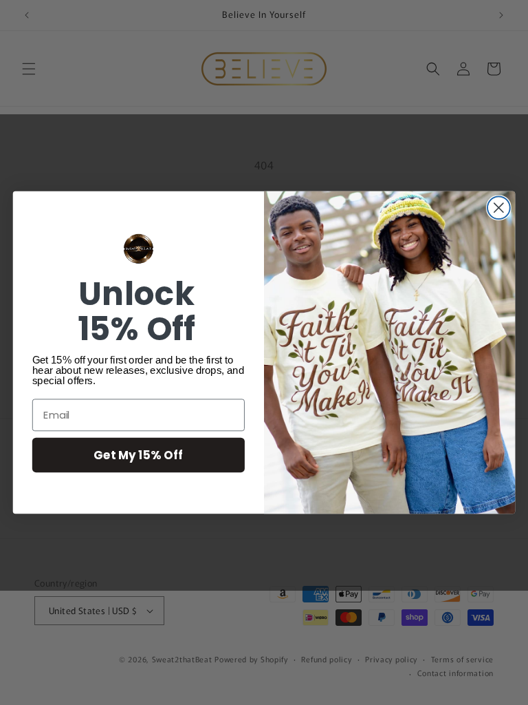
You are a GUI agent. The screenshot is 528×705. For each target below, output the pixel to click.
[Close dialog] (498, 207)
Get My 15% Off (139, 455)
